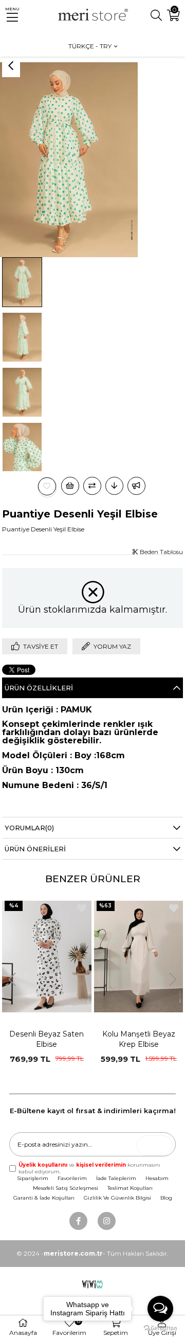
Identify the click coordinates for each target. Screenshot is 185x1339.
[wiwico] (93, 1284)
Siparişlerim (32, 1178)
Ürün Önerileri (35, 849)
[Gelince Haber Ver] (136, 486)
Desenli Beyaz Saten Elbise (46, 1039)
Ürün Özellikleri (39, 688)
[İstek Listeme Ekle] (70, 486)
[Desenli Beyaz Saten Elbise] (46, 956)
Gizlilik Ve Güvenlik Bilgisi (117, 1197)
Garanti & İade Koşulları (44, 1197)
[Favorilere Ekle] (47, 486)
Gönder (157, 1146)
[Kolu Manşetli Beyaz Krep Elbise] (138, 956)
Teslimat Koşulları (130, 1188)
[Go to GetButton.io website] (160, 1328)
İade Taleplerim (116, 1178)
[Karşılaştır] (92, 486)
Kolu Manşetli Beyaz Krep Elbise (138, 1039)
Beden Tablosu (160, 552)
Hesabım (157, 1178)
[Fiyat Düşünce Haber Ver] (114, 486)
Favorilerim (72, 1178)
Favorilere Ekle (81, 908)
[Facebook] (78, 1221)
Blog (166, 1197)
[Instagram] (107, 1221)
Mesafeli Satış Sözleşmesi (65, 1188)
